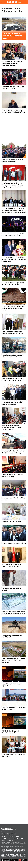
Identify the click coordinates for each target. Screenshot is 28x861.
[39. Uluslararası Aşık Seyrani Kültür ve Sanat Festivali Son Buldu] (14, 224)
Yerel (22, 838)
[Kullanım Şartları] (5, 854)
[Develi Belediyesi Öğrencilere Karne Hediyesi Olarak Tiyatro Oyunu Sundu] (14, 296)
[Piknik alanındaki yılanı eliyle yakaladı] (14, 578)
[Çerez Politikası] (10, 855)
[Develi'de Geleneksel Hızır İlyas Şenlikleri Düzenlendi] (14, 150)
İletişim (12, 833)
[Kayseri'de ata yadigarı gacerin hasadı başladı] (14, 625)
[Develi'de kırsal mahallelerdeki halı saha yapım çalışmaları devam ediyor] (14, 602)
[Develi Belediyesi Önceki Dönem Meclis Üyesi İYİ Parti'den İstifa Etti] (14, 100)
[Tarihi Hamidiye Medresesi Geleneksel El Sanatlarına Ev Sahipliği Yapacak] (14, 416)
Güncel (11, 836)
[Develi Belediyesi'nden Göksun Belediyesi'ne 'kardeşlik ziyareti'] (14, 322)
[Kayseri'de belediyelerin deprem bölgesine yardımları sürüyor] (14, 345)
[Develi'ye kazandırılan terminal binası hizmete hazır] (14, 25)
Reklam (8, 833)
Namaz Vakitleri (12, 840)
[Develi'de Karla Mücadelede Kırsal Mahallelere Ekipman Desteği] (14, 441)
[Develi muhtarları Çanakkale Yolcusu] (14, 533)
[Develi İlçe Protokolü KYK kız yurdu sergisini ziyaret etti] (14, 698)
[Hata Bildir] (22, 856)
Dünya (17, 836)
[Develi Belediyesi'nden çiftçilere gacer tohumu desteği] (14, 392)
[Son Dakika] (14, 2)
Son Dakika (4, 836)
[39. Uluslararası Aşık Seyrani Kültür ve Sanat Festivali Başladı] (14, 273)
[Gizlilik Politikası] (14, 854)
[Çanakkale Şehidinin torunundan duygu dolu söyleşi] (14, 465)
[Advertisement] (15, 126)
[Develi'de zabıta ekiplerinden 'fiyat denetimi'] (14, 488)
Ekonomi (3, 838)
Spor (9, 838)
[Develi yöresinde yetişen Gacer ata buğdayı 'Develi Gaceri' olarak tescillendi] (14, 649)
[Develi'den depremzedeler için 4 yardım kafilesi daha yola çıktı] (14, 369)
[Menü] (3, 2)
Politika (3, 840)
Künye (16, 833)
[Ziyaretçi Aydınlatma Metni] (13, 856)
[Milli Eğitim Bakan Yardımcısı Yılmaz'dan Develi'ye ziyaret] (14, 555)
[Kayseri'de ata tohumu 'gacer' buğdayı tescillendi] (14, 674)
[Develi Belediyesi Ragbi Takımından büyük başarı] (14, 745)
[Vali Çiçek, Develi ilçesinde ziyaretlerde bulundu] (14, 721)
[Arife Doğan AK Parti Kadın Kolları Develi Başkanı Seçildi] (14, 77)
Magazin (16, 838)
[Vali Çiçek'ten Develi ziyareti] (14, 512)
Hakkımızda (3, 833)
